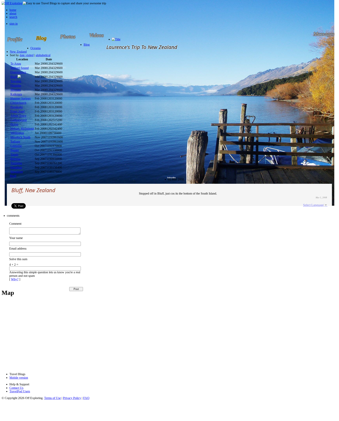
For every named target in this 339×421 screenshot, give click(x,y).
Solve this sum (18, 259)
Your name (16, 238)
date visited (27, 55)
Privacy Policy (72, 398)
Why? (14, 279)
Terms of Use (52, 398)
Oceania (35, 48)
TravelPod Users (19, 391)
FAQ (86, 398)
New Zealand (18, 51)
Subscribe (171, 178)
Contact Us (16, 387)
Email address (17, 248)
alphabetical (43, 55)
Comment (15, 223)
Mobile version (18, 377)
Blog (87, 44)
